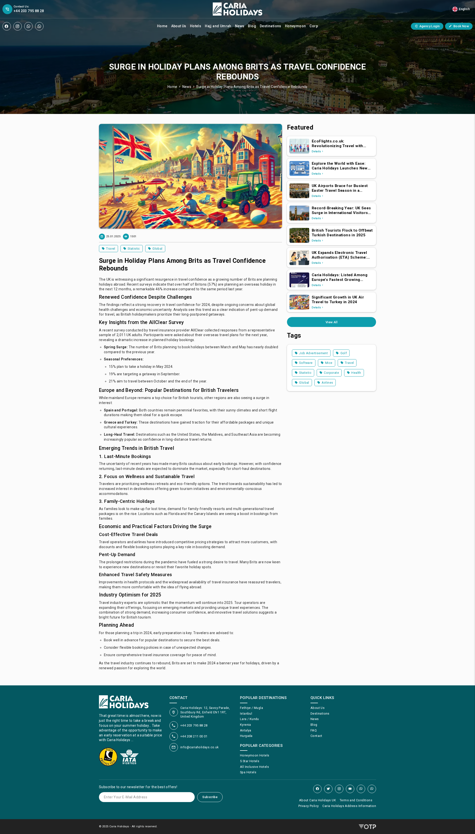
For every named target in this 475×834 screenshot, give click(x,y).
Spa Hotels (248, 772)
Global (157, 248)
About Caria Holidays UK (317, 800)
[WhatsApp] (28, 26)
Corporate (331, 373)
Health (356, 373)
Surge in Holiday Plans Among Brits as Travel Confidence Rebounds (252, 87)
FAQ (313, 730)
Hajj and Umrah (218, 26)
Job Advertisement (313, 353)
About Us (178, 26)
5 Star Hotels (249, 761)
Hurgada (246, 736)
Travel (110, 248)
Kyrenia (245, 724)
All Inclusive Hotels (254, 767)
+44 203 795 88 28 (194, 725)
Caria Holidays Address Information (349, 806)
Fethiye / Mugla (251, 708)
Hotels (195, 26)
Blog (252, 26)
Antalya (245, 730)
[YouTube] (350, 789)
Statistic (134, 248)
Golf (343, 353)
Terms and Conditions (356, 800)
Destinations (270, 26)
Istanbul (246, 713)
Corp (313, 26)
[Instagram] (17, 26)
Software (305, 363)
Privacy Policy (308, 806)
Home (162, 26)
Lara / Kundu (249, 719)
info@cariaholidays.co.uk (199, 747)
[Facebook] (6, 26)
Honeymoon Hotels (254, 755)
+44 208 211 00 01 (194, 736)
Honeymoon (295, 26)
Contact (316, 736)
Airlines (327, 382)
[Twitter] (328, 789)
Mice (328, 363)
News (239, 26)
